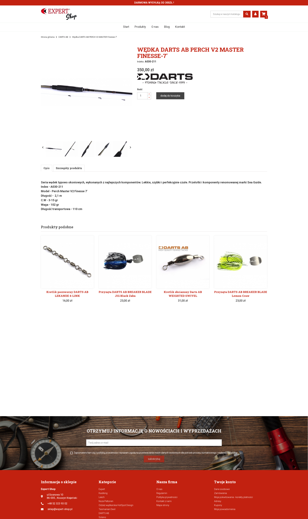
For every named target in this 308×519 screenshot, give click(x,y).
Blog (167, 26)
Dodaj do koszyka (170, 95)
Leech (102, 497)
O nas (155, 26)
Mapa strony (162, 505)
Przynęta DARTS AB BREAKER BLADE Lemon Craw (240, 294)
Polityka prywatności (166, 497)
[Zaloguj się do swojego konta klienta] (255, 14)
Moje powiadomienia (224, 509)
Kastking (103, 493)
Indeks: (140, 61)
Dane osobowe (222, 489)
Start (126, 26)
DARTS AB (104, 513)
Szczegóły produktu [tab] (69, 168)
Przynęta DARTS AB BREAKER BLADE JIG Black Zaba (125, 294)
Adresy (217, 501)
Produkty (140, 26)
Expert (102, 489)
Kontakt (180, 26)
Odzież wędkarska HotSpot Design (116, 505)
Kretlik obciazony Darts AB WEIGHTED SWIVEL (183, 294)
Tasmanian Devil (107, 509)
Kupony (218, 505)
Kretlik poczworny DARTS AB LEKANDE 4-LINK (67, 294)
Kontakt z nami (163, 501)
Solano (102, 517)
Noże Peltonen (106, 501)
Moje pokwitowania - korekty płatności (233, 497)
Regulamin (161, 493)
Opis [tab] (46, 168)
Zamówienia (220, 493)
